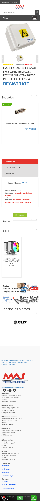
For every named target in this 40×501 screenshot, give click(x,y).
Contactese (5, 472)
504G (22, 202)
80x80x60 (28, 202)
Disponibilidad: (20, 64)
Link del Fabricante (14, 183)
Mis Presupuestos (8, 488)
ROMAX (24, 183)
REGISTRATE (16, 83)
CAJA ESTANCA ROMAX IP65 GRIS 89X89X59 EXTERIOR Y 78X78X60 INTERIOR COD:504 (19, 73)
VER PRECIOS (30, 129)
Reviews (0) (10, 173)
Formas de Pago (7, 476)
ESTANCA (15, 202)
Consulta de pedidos (9, 485)
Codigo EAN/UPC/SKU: (13, 190)
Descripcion (10, 162)
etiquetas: (8, 200)
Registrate (6, 2)
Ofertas (21, 215)
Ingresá (15, 2)
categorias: (9, 193)
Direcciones (6, 465)
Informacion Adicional (13, 167)
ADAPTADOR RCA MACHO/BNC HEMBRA (20, 123)
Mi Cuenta (5, 481)
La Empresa (6, 469)
